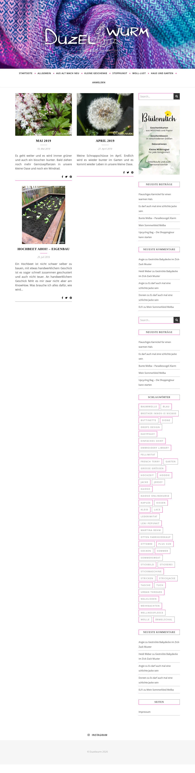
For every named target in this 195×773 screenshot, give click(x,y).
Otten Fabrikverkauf (156, 537)
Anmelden (98, 82)
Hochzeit (147, 475)
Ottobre (147, 543)
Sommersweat (151, 557)
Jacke (144, 482)
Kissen (161, 502)
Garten (171, 461)
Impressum (145, 711)
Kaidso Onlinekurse (155, 495)
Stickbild (147, 564)
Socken (146, 550)
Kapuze (146, 502)
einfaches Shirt (152, 440)
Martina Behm (151, 530)
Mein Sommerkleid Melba (152, 225)
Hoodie (165, 475)
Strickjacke (167, 578)
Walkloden (149, 598)
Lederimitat (149, 516)
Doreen (142, 294)
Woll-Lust (139, 73)
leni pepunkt (150, 523)
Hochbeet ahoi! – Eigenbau (44, 249)
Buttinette (148, 420)
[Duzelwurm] (97, 34)
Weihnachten (150, 605)
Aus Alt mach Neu (67, 73)
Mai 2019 (43, 141)
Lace (157, 509)
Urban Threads (151, 592)
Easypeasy (148, 434)
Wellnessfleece (152, 612)
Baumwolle (149, 406)
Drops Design (150, 427)
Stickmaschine (151, 571)
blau (166, 406)
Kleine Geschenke (95, 73)
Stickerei (166, 564)
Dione (166, 420)
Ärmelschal (163, 619)
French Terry (150, 461)
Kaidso (145, 488)
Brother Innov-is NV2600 (158, 413)
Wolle (145, 619)
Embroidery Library (155, 447)
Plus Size (164, 543)
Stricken (147, 578)
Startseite (25, 73)
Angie (142, 259)
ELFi (141, 306)
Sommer (162, 550)
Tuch (159, 585)
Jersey (158, 482)
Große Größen (152, 468)
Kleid (144, 509)
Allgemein (44, 73)
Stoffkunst (119, 73)
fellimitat (148, 454)
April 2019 (105, 141)
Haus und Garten (162, 73)
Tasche (146, 585)
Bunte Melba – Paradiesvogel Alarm (157, 218)
